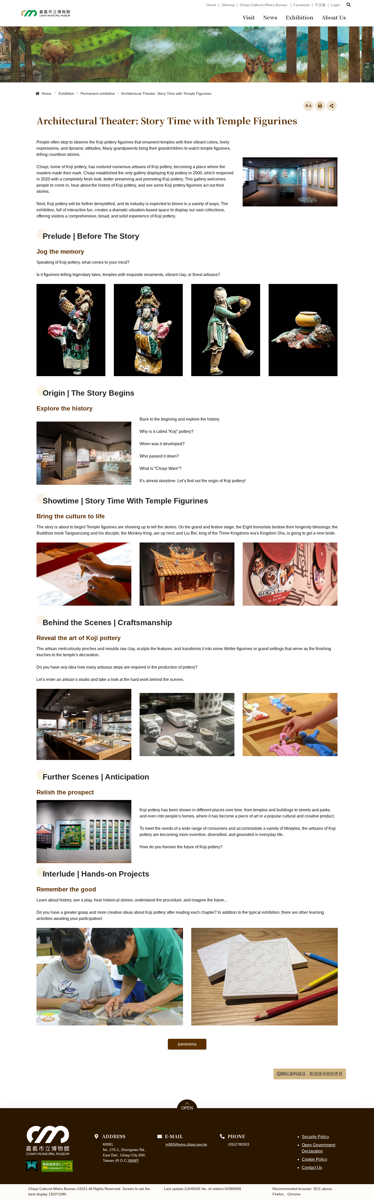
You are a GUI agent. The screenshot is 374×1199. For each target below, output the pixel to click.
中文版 (320, 5)
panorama (187, 1044)
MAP (134, 1160)
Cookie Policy (314, 1159)
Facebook (302, 5)
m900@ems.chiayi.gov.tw (186, 1144)
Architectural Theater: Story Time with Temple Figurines (166, 93)
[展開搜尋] (348, 4)
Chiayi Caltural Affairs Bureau (264, 5)
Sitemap (228, 5)
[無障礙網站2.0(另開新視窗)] (57, 1166)
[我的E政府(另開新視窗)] (31, 1166)
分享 (331, 106)
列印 (320, 106)
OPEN (187, 1108)
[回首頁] (45, 13)
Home (211, 5)
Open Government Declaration (318, 1148)
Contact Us (312, 1167)
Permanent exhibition (97, 93)
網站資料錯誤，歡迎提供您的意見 (312, 1074)
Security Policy (315, 1137)
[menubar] (249, 18)
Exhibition (66, 93)
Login (335, 5)
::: (200, 5)
